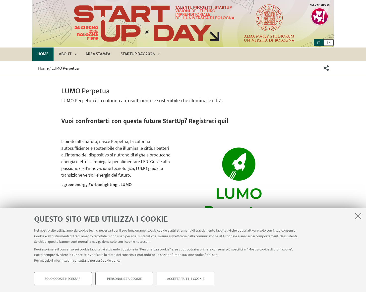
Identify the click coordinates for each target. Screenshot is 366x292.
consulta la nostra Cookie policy (97, 260)
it (318, 42)
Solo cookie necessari (63, 278)
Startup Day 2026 (138, 53)
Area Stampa (97, 53)
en (329, 42)
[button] (326, 68)
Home (43, 53)
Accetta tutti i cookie (185, 278)
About (65, 53)
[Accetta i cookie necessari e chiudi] (358, 216)
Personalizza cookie (124, 278)
